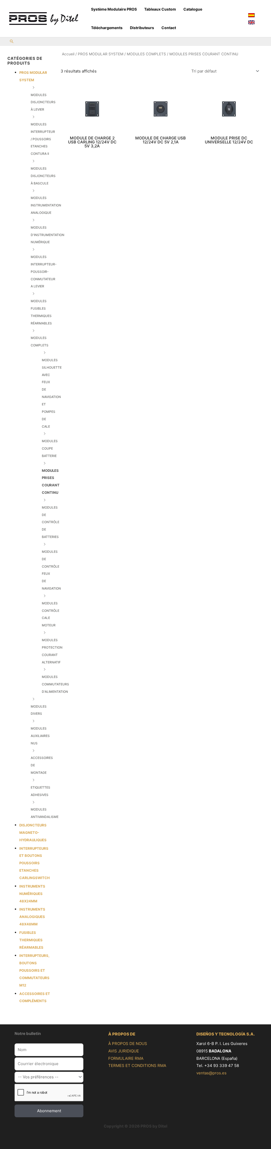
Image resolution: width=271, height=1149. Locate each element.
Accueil (68, 54)
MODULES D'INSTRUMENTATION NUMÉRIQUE (47, 234)
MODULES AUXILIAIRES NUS (40, 735)
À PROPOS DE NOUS (127, 1043)
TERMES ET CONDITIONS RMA (137, 1065)
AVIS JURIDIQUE (123, 1050)
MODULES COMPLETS (146, 54)
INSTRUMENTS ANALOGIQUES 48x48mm (32, 916)
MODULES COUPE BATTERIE (50, 448)
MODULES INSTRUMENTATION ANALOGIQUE (46, 205)
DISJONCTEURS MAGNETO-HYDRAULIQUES (33, 832)
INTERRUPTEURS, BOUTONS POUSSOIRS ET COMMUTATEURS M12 (34, 970)
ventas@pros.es (211, 1072)
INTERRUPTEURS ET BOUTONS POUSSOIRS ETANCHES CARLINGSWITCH (34, 863)
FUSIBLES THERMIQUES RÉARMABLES (31, 939)
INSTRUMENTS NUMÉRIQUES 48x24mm (32, 893)
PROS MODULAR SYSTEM (100, 54)
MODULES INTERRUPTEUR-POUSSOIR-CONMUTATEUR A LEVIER (44, 271)
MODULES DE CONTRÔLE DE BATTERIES (50, 522)
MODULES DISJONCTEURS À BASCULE (43, 175)
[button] (11, 41)
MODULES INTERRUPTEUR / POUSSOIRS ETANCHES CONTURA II (43, 139)
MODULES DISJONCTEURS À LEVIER (43, 102)
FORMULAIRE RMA (125, 1058)
